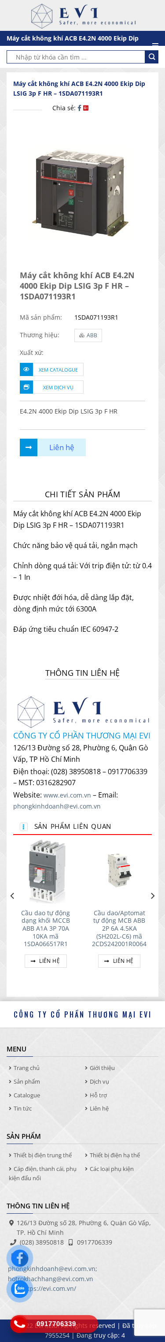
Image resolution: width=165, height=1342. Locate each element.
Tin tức (23, 1108)
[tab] (82, 494)
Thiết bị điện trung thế (43, 1155)
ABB (92, 335)
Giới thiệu (102, 1068)
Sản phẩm (27, 1081)
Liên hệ (49, 961)
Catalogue (27, 1095)
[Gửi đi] (151, 56)
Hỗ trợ (98, 1095)
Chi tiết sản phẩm (82, 494)
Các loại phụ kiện (112, 1169)
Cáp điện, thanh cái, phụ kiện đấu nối (43, 1173)
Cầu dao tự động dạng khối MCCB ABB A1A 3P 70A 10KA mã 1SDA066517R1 (45, 928)
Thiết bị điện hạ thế (115, 1155)
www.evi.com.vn (67, 795)
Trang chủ (27, 1068)
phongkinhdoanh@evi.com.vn (57, 806)
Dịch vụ (99, 1081)
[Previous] (12, 913)
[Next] (152, 913)
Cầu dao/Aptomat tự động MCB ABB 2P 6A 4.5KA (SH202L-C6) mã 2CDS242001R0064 (119, 928)
